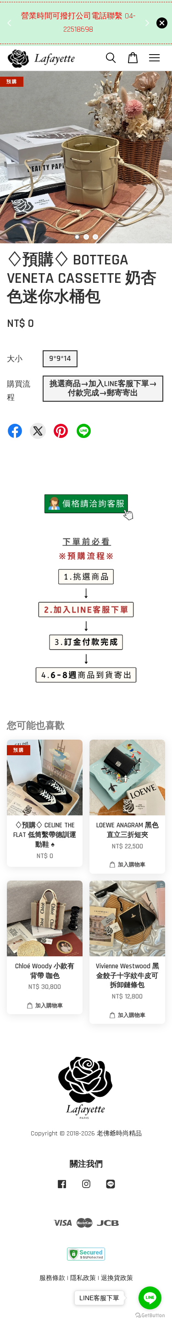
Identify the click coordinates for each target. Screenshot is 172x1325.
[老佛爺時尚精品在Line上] (110, 1189)
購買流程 (18, 391)
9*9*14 (60, 359)
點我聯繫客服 (80, 36)
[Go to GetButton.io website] (150, 1316)
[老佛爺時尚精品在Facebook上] (61, 1189)
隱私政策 (83, 1278)
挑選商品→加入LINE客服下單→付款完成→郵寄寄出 (103, 388)
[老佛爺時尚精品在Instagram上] (86, 1189)
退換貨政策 (117, 1278)
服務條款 (52, 1278)
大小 (14, 359)
